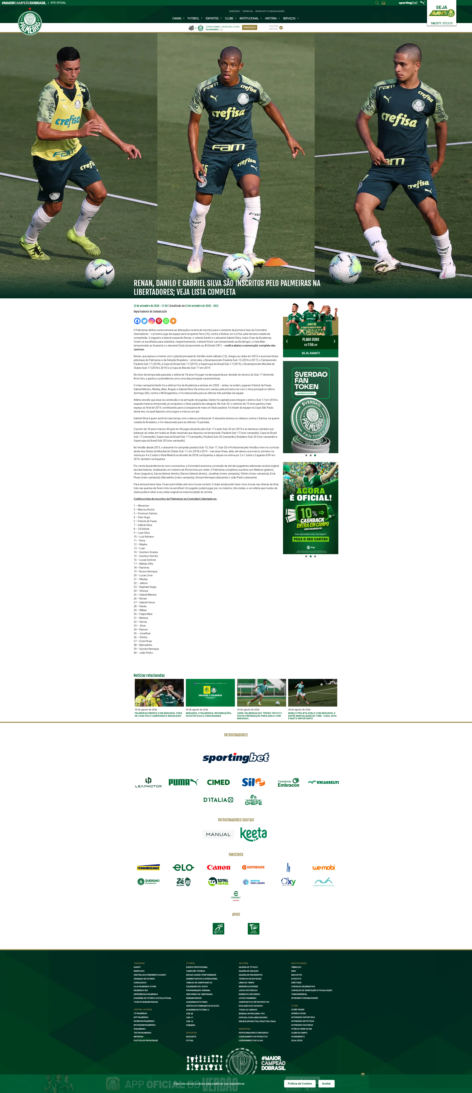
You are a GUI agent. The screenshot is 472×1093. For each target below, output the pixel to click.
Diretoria (296, 983)
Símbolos (296, 967)
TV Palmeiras (140, 1013)
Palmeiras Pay (141, 990)
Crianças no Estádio (144, 979)
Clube (229, 18)
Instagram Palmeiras (145, 1025)
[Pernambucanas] (148, 867)
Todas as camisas (248, 1010)
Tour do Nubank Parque (146, 1002)
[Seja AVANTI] (441, 10)
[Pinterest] (159, 321)
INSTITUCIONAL (249, 18)
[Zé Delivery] (183, 881)
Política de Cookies (300, 1083)
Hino (293, 971)
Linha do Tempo (246, 983)
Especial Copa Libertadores (253, 1018)
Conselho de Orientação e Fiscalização (311, 990)
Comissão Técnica (195, 971)
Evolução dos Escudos (251, 1006)
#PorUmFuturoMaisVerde (269, 11)
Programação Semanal (198, 990)
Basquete (191, 1037)
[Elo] (183, 867)
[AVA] (324, 881)
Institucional (299, 963)
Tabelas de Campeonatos (199, 983)
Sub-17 (189, 1018)
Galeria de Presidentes (251, 975)
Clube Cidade (297, 1010)
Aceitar (326, 1083)
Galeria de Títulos (248, 967)
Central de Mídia (143, 1009)
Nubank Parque (194, 998)
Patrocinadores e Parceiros (253, 1033)
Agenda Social (298, 1013)
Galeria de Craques (249, 971)
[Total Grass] (218, 881)
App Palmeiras (141, 1017)
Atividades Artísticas (302, 1021)
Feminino (190, 1025)
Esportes (212, 18)
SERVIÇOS (289, 18)
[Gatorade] (254, 867)
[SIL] (253, 782)
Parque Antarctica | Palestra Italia (257, 1021)
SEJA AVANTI (311, 353)
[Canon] (218, 867)
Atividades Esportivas (303, 1017)
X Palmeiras (140, 1029)
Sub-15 (189, 1021)
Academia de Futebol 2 (197, 1010)
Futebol (193, 18)
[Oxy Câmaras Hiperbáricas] (289, 881)
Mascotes (296, 975)
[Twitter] (144, 321)
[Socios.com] (148, 881)
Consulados (140, 983)
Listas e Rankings (247, 998)
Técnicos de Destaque (250, 979)
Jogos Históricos (248, 990)
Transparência (299, 994)
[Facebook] (137, 321)
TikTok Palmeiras (142, 1033)
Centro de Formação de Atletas (202, 1006)
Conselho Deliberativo (303, 987)
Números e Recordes (249, 994)
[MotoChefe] (253, 800)
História (271, 18)
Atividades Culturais (302, 1025)
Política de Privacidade (146, 1041)
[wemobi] (324, 867)
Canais (176, 18)
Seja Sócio (297, 1041)
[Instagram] (151, 321)
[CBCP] (254, 929)
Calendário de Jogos (197, 987)
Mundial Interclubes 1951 (252, 1014)
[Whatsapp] (166, 321)
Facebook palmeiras (144, 1021)
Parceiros (234, 11)
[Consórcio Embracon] (288, 782)
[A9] (289, 867)
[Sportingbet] (236, 757)
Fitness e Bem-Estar (301, 1029)
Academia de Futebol (197, 1002)
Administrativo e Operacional (202, 979)
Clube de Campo (299, 1033)
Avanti (137, 967)
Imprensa (247, 11)
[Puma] (183, 782)
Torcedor (139, 963)
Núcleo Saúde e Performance (201, 975)
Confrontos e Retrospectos (254, 1002)
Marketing (244, 1029)
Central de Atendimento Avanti (150, 975)
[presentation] (287, 340)
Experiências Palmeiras (146, 994)
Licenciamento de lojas (251, 1041)
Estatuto (296, 979)
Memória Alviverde (248, 987)
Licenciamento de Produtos (253, 1037)
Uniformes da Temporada (199, 994)
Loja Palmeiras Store (145, 987)
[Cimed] (218, 782)
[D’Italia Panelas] (218, 800)
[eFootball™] (236, 896)
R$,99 (310, 342)
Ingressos (250, 27)
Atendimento (298, 1037)
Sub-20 (189, 1014)
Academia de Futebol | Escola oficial (152, 998)
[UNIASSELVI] (323, 782)
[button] (306, 455)
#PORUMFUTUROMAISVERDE (304, 998)
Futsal (189, 1041)
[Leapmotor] (148, 782)
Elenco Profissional (197, 967)
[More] (173, 321)
